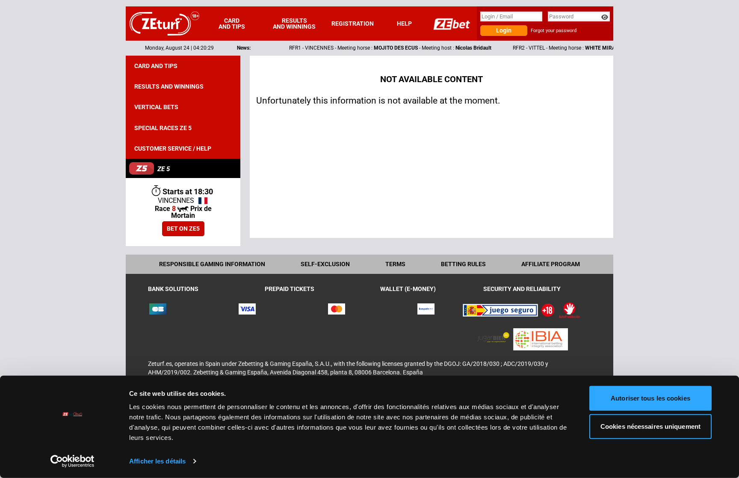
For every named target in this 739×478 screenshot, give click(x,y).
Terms (395, 264)
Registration (352, 23)
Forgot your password (553, 30)
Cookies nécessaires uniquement (650, 426)
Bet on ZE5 (183, 228)
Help (404, 23)
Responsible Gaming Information (212, 264)
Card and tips (232, 23)
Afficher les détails (157, 461)
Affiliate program (550, 264)
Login (503, 30)
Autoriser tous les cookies (650, 398)
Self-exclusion (325, 264)
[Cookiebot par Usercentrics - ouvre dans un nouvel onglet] (72, 461)
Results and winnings (294, 23)
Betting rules (463, 264)
